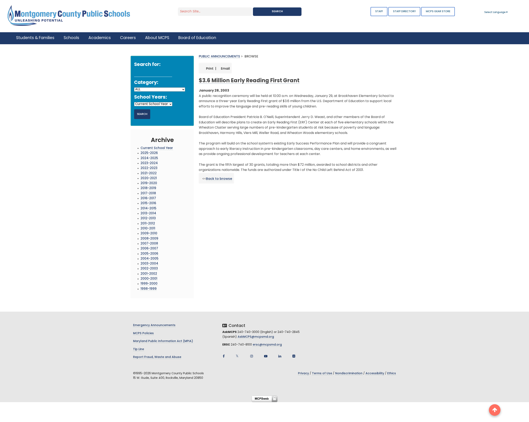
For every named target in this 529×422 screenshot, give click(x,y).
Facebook (223, 356)
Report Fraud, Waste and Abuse (157, 357)
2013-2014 (148, 213)
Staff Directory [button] (404, 11)
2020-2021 (149, 178)
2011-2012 (148, 223)
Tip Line (138, 349)
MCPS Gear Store (438, 11)
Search (277, 11)
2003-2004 (149, 263)
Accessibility (375, 373)
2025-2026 (149, 153)
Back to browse (219, 179)
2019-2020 (149, 183)
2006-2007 (149, 248)
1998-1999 (149, 289)
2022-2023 (149, 168)
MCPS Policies (143, 333)
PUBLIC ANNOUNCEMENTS (219, 56)
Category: (146, 82)
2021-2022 (149, 173)
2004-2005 (149, 258)
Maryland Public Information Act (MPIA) (163, 341)
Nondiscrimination (348, 373)
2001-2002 (149, 273)
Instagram (251, 356)
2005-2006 (149, 253)
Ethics (391, 373)
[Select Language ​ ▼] (508, 12)
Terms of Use (322, 373)
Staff (379, 11)
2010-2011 (148, 228)
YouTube (265, 356)
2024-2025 (149, 158)
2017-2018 (148, 193)
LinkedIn (280, 356)
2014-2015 (148, 208)
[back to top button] (494, 410)
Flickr (294, 356)
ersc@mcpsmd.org (267, 344)
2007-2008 (149, 243)
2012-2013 (148, 218)
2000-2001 (149, 278)
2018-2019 (148, 188)
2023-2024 (149, 163)
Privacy (303, 373)
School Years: (150, 97)
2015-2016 (148, 203)
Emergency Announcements (154, 325)
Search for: (147, 64)
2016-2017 (148, 198)
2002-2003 (149, 268)
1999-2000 (149, 283)
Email (225, 68)
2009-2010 (149, 233)
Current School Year (157, 148)
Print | (210, 68)
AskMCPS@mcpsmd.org (256, 337)
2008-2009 (149, 238)
